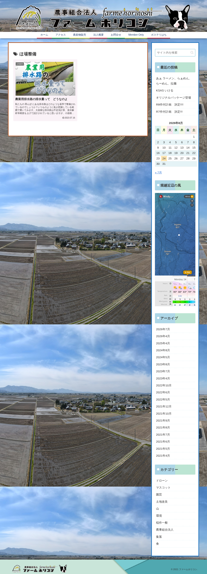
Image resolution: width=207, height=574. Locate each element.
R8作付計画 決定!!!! (169, 104)
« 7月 (158, 172)
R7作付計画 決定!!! (169, 111)
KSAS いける (164, 90)
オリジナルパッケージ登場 (173, 97)
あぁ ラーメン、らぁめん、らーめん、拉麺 (174, 81)
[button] (192, 52)
